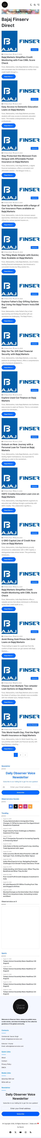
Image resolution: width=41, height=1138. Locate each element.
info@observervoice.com (14, 1039)
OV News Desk (7, 54)
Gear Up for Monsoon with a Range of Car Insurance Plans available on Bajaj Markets (20, 208)
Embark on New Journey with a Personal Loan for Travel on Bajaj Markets (18, 447)
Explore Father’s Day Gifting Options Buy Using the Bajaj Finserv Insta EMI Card (20, 304)
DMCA (4, 1067)
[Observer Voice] (5, 4)
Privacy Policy (6, 1064)
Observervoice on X (9, 901)
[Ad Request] (20, 13)
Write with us (6, 1082)
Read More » (8, 76)
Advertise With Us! (8, 1079)
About (4, 1057)
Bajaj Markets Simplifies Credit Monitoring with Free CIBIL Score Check (18, 60)
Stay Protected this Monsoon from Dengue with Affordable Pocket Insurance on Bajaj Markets (19, 159)
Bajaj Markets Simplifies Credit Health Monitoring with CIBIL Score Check (19, 592)
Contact (4, 1061)
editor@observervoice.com (14, 1046)
